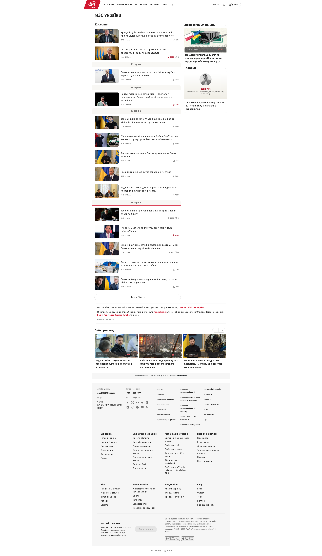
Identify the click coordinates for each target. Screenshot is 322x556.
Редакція (160, 394)
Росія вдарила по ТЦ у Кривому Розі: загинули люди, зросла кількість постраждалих (159, 363)
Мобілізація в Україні (176, 434)
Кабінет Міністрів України (192, 307)
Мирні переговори (142, 446)
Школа (136, 496)
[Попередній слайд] (215, 330)
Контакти (208, 394)
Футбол (200, 493)
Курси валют (203, 442)
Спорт (200, 484)
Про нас (160, 389)
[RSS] (147, 407)
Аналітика (154, 5)
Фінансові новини (206, 446)
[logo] (92, 4)
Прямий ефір (107, 446)
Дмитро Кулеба (122, 315)
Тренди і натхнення (174, 497)
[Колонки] (225, 67)
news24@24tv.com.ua (106, 393)
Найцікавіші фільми (110, 489)
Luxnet (169, 551)
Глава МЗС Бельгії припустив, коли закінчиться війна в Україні (147, 229)
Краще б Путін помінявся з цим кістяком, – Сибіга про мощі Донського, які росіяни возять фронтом (148, 34)
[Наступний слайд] (222, 330)
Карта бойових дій (142, 442)
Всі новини (109, 5)
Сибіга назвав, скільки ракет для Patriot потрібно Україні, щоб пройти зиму (148, 74)
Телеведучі (161, 409)
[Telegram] (142, 402)
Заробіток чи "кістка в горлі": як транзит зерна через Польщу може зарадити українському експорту (203, 58)
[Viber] (128, 407)
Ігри (165, 5)
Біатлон (201, 501)
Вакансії (207, 399)
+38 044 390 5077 (133, 393)
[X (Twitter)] (132, 402)
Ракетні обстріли (141, 438)
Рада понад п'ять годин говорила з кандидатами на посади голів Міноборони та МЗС (149, 189)
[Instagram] (147, 402)
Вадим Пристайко (105, 315)
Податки (201, 457)
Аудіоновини (107, 454)
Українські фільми (110, 493)
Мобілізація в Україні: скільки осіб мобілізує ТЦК (175, 470)
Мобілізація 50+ (172, 445)
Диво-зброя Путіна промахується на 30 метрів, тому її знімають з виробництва (205, 105)
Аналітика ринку (173, 489)
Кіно (103, 484)
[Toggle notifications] (224, 5)
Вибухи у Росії (139, 464)
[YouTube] (137, 402)
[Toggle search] (172, 5)
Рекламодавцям (163, 414)
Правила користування (166, 420)
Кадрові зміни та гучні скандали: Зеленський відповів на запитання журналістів (114, 363)
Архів (206, 409)
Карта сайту (209, 414)
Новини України (124, 5)
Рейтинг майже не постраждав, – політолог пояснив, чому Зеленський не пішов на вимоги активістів (146, 97)
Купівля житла (172, 493)
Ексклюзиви (141, 5)
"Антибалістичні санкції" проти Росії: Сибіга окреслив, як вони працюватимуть (144, 51)
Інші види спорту (205, 505)
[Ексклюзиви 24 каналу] (225, 24)
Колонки (190, 68)
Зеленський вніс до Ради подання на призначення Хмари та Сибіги (148, 212)
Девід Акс (206, 89)
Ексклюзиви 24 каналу (199, 25)
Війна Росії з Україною (145, 434)
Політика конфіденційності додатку (187, 408)
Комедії (104, 501)
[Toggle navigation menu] (80, 5)
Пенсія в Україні (205, 461)
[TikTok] (132, 407)
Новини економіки (207, 434)
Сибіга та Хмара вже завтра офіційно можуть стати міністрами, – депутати (149, 281)
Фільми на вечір (108, 497)
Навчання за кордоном (144, 508)
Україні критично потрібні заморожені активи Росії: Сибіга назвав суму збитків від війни (149, 247)
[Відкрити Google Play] (172, 538)
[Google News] (142, 407)
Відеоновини (107, 450)
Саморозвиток (140, 504)
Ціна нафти (202, 438)
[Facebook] (128, 402)
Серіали (104, 505)
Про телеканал (163, 404)
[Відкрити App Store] (187, 538)
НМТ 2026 (137, 500)
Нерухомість (171, 484)
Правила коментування (190, 425)
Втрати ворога (140, 468)
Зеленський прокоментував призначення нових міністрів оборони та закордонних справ (147, 121)
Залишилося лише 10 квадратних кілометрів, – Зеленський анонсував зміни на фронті (203, 363)
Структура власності (212, 404)
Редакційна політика (165, 399)
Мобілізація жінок (173, 449)
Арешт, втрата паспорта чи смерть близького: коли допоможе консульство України (149, 264)
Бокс (199, 489)
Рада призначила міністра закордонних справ (146, 172)
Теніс (199, 497)
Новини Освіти (140, 484)
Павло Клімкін (160, 312)
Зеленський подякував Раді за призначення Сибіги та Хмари (148, 155)
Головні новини (108, 438)
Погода (104, 458)
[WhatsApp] (137, 407)
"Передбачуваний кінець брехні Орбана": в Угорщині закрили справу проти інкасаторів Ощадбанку (149, 138)
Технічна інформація (212, 389)
